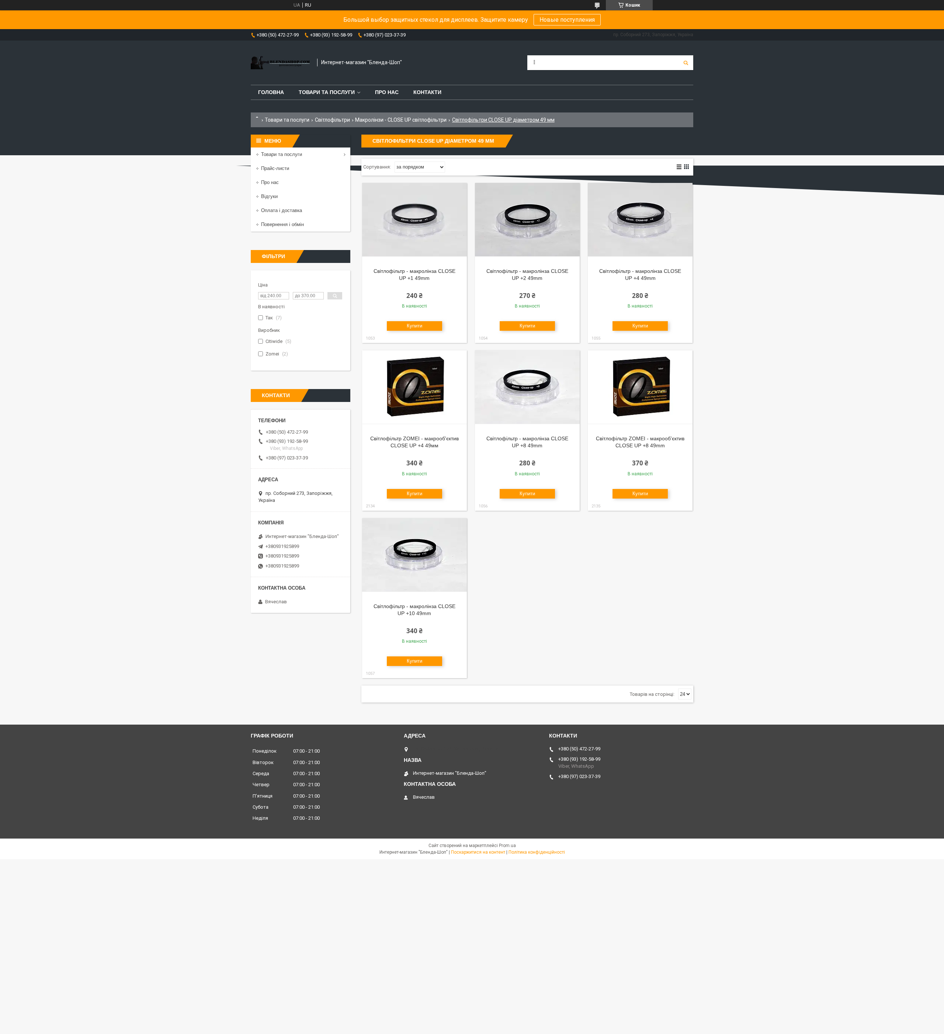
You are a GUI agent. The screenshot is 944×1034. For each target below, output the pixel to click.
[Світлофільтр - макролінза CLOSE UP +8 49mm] (527, 387)
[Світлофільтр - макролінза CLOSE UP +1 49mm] (414, 220)
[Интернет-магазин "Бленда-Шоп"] (280, 62)
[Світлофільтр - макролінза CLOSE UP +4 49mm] (640, 220)
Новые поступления (567, 19)
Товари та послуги (327, 92)
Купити (414, 326)
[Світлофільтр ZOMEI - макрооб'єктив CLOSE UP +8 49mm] (640, 387)
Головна (271, 92)
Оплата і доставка (281, 210)
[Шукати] (685, 62)
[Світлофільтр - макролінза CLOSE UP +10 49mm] (414, 555)
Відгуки (269, 196)
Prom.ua (507, 845)
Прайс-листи (275, 168)
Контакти (427, 92)
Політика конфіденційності (537, 852)
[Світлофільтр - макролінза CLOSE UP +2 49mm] (527, 220)
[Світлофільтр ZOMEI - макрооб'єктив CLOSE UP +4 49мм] (414, 387)
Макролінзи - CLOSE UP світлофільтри (401, 120)
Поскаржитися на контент (478, 852)
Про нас (387, 92)
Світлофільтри (332, 120)
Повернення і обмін (282, 224)
